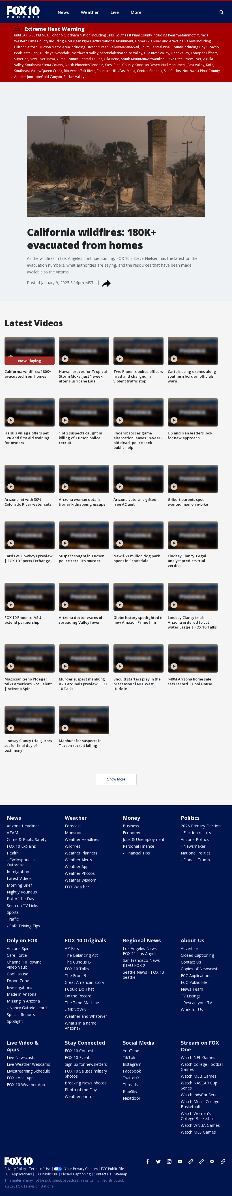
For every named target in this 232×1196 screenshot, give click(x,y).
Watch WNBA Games (200, 1125)
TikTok (129, 1057)
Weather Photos (80, 873)
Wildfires (72, 846)
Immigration (18, 871)
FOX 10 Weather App (26, 1084)
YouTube (131, 1050)
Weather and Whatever (86, 1016)
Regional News (142, 940)
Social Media (138, 1042)
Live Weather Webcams (28, 1064)
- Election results (196, 832)
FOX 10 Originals (85, 940)
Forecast (73, 825)
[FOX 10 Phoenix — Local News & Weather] (25, 12)
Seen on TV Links (22, 905)
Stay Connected (85, 1042)
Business (131, 825)
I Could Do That (79, 989)
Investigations (19, 987)
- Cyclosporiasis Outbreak (21, 862)
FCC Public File (194, 982)
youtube (179, 1161)
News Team (192, 989)
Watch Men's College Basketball (200, 1104)
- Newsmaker (193, 846)
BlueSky (130, 1091)
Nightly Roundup (22, 892)
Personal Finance (138, 846)
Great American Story (84, 982)
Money (131, 817)
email (212, 1161)
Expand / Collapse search (221, 12)
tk (190, 1161)
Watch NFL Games (198, 1057)
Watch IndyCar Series (200, 1094)
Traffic (13, 919)
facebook (147, 1161)
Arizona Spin (18, 948)
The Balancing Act (81, 955)
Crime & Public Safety (26, 839)
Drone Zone (18, 980)
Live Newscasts (21, 1057)
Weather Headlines (82, 839)
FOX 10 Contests (80, 1050)
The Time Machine (82, 1002)
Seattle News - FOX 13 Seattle (143, 974)
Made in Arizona (21, 994)
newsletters (222, 1161)
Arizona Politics (195, 839)
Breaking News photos (86, 1083)
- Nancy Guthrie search (28, 1007)
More (136, 12)
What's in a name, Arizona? (81, 1025)
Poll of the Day (20, 898)
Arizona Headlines (23, 825)
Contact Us (191, 962)
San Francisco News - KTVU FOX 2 (142, 963)
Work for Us (192, 1009)
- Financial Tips (136, 853)
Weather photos (79, 1096)
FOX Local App (20, 1077)
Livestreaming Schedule (28, 1071)
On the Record (78, 996)
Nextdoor (131, 1098)
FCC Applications (196, 975)
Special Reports (21, 1014)
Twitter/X (131, 1077)
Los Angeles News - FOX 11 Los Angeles (141, 951)
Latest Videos (19, 878)
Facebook (132, 1071)
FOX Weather (77, 887)
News (14, 817)
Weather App (77, 866)
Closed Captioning (197, 955)
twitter (158, 1161)
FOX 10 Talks (77, 968)
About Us (192, 940)
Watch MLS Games (198, 1132)
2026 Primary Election (201, 825)
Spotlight (15, 1021)
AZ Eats (72, 948)
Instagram (132, 1064)
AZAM (12, 832)
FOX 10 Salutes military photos (86, 1073)
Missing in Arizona (23, 1001)
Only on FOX (22, 940)
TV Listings (191, 996)
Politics (190, 817)
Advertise (189, 948)
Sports (13, 912)
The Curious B (78, 962)
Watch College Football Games (202, 1067)
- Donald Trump (195, 859)
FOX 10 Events (78, 1057)
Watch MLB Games (198, 1076)
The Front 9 (75, 975)
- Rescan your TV (196, 1002)
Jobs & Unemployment (143, 839)
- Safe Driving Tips (23, 925)
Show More (116, 779)
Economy (131, 832)
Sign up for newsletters (86, 1064)
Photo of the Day (81, 1089)
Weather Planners (81, 853)
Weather (76, 817)
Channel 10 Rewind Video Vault (24, 964)
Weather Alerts (78, 859)
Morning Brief (19, 885)
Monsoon (74, 832)
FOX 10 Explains (21, 846)
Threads (130, 1084)
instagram (169, 1161)
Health (13, 853)
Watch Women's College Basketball (197, 1116)
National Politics (195, 853)
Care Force (17, 955)
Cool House (17, 974)
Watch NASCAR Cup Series (199, 1085)
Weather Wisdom (80, 880)
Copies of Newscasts (200, 968)
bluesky (201, 1161)
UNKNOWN (75, 1009)
